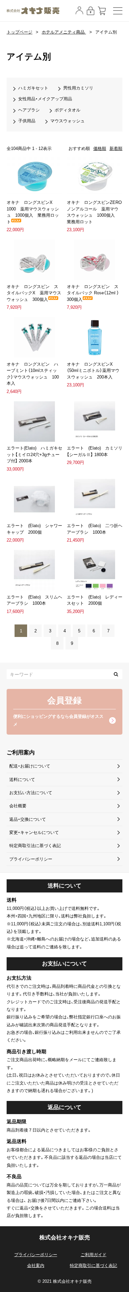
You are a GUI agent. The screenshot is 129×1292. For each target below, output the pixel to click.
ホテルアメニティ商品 (64, 32)
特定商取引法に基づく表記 (35, 845)
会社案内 (35, 1265)
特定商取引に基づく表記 (93, 1265)
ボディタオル (67, 110)
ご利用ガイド (94, 1254)
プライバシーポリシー (30, 859)
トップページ (19, 32)
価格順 (99, 148)
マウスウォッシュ (67, 120)
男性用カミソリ (78, 87)
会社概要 (17, 805)
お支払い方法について (30, 792)
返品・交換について (27, 819)
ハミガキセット (33, 87)
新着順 (115, 148)
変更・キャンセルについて (34, 832)
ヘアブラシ (29, 110)
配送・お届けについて (29, 766)
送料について (22, 779)
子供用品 (26, 120)
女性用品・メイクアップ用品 (45, 98)
